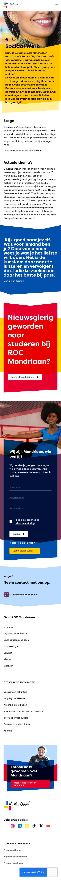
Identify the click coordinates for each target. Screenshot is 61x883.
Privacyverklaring (12, 850)
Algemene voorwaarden (15, 856)
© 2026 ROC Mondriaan (17, 843)
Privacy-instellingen (13, 863)
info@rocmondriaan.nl (25, 594)
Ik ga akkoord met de (27, 521)
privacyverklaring (25, 523)
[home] (10, 5)
